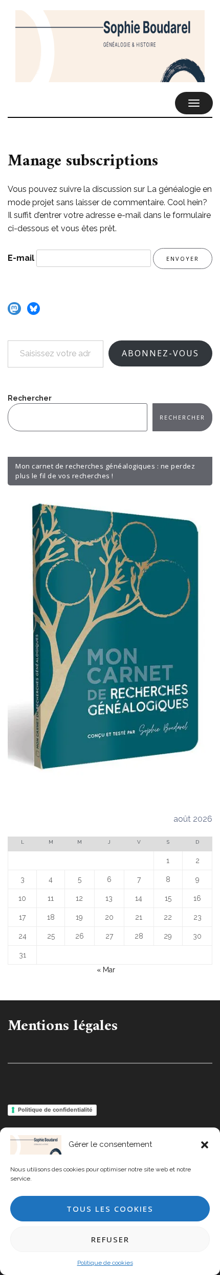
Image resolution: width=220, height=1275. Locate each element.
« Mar (106, 970)
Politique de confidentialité (55, 1109)
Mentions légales (63, 1026)
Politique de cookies (105, 1262)
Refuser (110, 1239)
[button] (205, 1145)
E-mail (21, 258)
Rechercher (30, 398)
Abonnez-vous (160, 353)
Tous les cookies (110, 1209)
